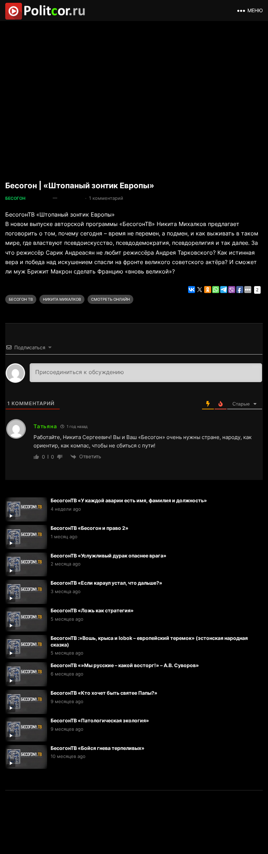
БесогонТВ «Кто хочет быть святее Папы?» (104, 693)
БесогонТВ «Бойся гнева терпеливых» (97, 748)
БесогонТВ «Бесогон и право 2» (89, 528)
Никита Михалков (62, 299)
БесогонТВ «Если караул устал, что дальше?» (106, 583)
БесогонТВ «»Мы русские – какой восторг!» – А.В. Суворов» (125, 665)
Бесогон (15, 198)
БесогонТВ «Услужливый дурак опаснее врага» (108, 556)
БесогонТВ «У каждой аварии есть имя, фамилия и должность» (129, 500)
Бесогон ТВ (21, 299)
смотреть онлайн (110, 299)
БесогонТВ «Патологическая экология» (100, 720)
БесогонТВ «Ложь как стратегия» (92, 610)
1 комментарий (106, 198)
